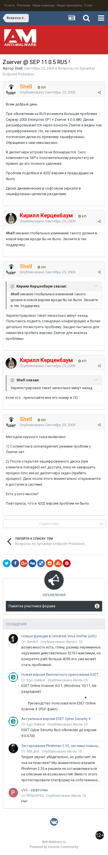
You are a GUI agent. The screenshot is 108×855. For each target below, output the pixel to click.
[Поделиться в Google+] (24, 563)
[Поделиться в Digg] (32, 563)
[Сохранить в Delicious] (41, 563)
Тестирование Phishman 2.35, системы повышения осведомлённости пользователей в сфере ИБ (61, 746)
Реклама (23, 5)
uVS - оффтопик (34, 790)
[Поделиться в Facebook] (15, 563)
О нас (88, 5)
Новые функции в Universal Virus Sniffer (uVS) (59, 636)
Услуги (9, 5)
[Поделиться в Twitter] (7, 563)
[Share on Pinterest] (67, 563)
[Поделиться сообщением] (99, 92)
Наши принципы (69, 5)
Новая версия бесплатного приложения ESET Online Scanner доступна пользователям (61, 674)
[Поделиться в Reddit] (49, 563)
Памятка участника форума (32, 606)
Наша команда (43, 5)
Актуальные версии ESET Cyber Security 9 (55, 719)
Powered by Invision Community (54, 847)
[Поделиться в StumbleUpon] (58, 563)
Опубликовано (47, 92)
